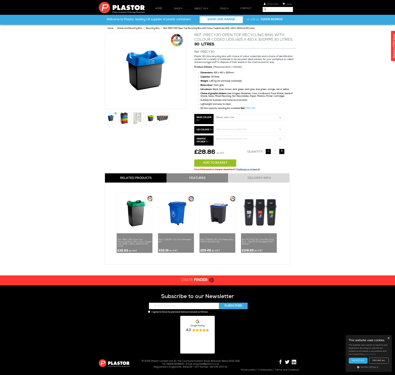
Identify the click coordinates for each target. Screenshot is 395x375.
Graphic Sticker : (202, 140)
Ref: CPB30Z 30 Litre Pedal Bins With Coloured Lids (216, 241)
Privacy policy (248, 370)
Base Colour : (204, 119)
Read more (371, 354)
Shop (177, 9)
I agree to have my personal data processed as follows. (179, 312)
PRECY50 (250, 108)
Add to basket (215, 163)
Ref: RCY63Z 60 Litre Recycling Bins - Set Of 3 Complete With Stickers (258, 242)
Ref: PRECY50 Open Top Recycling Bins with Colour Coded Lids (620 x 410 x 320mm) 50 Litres (134, 243)
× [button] (388, 338)
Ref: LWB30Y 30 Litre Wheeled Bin (175, 241)
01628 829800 (272, 19)
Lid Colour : (204, 130)
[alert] (369, 353)
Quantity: (255, 152)
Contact (246, 8)
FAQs (223, 9)
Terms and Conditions (287, 370)
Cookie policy (265, 370)
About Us (200, 9)
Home (158, 8)
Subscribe (233, 305)
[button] (369, 367)
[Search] (264, 10)
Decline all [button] (378, 361)
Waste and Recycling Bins (129, 28)
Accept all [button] (358, 361)
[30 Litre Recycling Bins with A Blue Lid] (146, 71)
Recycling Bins (153, 28)
